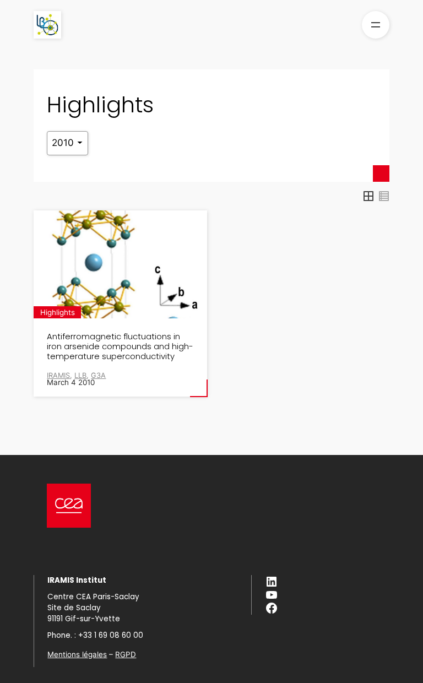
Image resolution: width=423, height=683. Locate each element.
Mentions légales (77, 654)
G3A (98, 375)
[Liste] (383, 196)
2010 (64, 142)
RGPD (125, 654)
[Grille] (368, 196)
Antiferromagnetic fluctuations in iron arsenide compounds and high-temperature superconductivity (120, 346)
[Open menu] (375, 25)
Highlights (57, 312)
